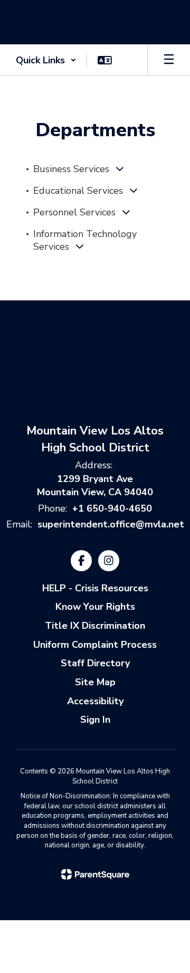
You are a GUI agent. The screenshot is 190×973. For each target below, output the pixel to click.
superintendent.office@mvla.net (110, 524)
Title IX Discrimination (95, 625)
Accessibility (95, 701)
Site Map (95, 682)
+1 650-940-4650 (112, 508)
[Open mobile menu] (169, 60)
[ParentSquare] (95, 874)
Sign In (95, 719)
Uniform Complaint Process (95, 644)
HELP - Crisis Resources (95, 588)
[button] (46, 60)
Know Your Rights (95, 606)
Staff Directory (95, 663)
